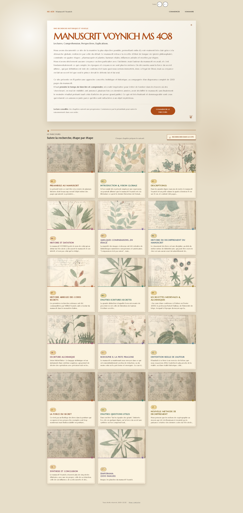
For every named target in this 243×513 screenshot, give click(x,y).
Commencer (174, 12)
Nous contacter (134, 502)
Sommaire (189, 12)
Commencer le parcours (163, 110)
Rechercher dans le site (181, 137)
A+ (165, 4)
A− (159, 4)
